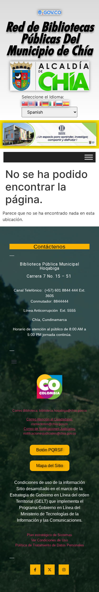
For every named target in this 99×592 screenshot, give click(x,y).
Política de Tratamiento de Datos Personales (49, 545)
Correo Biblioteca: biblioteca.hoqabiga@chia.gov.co (49, 411)
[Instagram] (64, 569)
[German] (45, 103)
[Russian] (59, 103)
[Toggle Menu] (88, 157)
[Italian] (52, 103)
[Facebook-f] (35, 569)
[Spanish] (66, 103)
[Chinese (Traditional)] (25, 103)
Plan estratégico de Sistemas (49, 535)
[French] (38, 103)
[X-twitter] (49, 569)
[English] (32, 103)
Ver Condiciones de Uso (49, 540)
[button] (14, 361)
